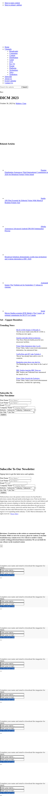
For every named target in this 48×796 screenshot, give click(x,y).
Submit (3, 415)
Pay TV (12, 64)
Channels (8, 49)
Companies (13, 53)
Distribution (13, 58)
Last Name (4, 403)
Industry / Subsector (8, 410)
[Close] (1, 577)
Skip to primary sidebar (13, 5)
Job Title (4, 412)
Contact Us (9, 83)
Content (12, 55)
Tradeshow (13, 74)
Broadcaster (13, 51)
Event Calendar (10, 81)
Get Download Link (7, 575)
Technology (13, 70)
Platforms (12, 68)
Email (3, 405)
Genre (11, 60)
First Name (5, 400)
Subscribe (8, 77)
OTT (11, 62)
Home (7, 47)
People (11, 66)
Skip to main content (12, 3)
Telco (11, 72)
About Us (8, 79)
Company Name (7, 408)
